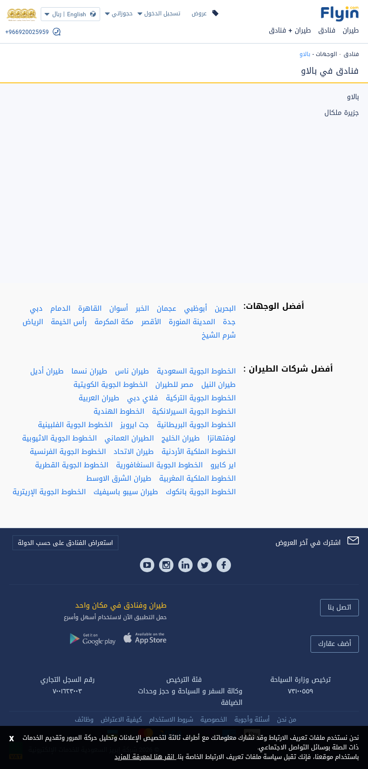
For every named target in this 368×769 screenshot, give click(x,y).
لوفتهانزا (221, 438)
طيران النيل (218, 384)
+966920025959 (27, 32)
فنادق (326, 30)
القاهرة (90, 308)
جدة (229, 322)
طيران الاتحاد (134, 451)
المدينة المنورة (192, 322)
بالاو (353, 97)
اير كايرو (223, 465)
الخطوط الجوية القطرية (71, 465)
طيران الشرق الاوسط (118, 478)
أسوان (118, 308)
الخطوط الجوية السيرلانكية (194, 411)
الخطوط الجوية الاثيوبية (59, 438)
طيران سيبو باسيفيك (125, 492)
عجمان (166, 308)
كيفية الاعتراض (121, 719)
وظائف (84, 719)
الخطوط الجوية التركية (201, 398)
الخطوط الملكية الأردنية (198, 451)
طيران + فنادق (290, 30)
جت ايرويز (134, 424)
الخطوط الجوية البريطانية (196, 424)
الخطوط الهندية (118, 411)
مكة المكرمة (114, 322)
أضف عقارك (334, 643)
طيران (351, 30)
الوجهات (326, 54)
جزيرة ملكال (341, 113)
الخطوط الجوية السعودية (196, 371)
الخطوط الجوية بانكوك (201, 492)
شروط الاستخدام (171, 719)
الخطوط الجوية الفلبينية (75, 424)
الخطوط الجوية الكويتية (110, 384)
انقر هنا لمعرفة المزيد (145, 757)
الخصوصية (213, 719)
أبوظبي (195, 308)
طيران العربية (99, 398)
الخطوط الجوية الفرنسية (68, 451)
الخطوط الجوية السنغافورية (159, 465)
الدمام (60, 308)
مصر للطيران (174, 384)
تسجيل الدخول (162, 13)
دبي (36, 308)
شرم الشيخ (219, 335)
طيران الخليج (180, 438)
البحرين (225, 308)
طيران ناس (132, 371)
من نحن (286, 719)
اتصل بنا (339, 607)
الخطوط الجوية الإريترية (49, 492)
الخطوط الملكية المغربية (197, 478)
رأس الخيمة (69, 322)
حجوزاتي (122, 13)
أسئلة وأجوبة (252, 719)
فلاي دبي (142, 398)
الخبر (142, 308)
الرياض (33, 322)
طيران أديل (47, 371)
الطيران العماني (129, 438)
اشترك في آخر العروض (308, 542)
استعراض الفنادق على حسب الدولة (65, 543)
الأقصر (151, 322)
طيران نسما (89, 371)
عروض (199, 13)
